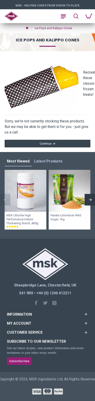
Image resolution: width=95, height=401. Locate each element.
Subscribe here (19, 361)
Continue (45, 143)
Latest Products (48, 161)
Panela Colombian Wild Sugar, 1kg (65, 217)
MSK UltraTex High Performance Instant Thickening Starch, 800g (22, 219)
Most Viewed (18, 161)
